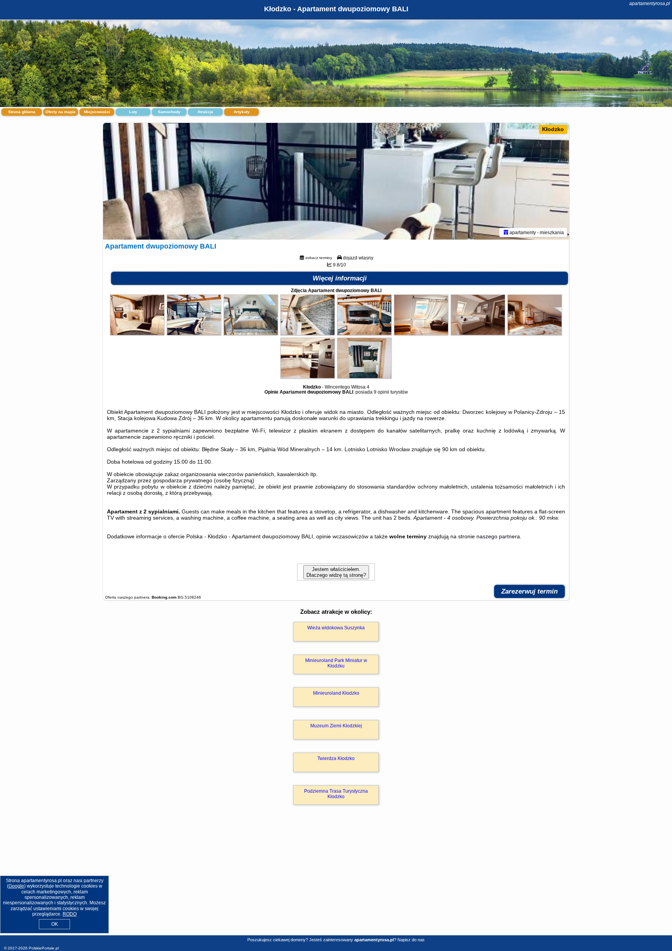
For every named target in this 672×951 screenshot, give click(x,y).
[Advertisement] (336, 878)
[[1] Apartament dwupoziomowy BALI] (336, 181)
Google (16, 886)
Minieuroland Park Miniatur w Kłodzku (336, 663)
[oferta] (506, 232)
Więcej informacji (340, 278)
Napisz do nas (411, 939)
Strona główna (21, 112)
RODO (70, 914)
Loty (133, 112)
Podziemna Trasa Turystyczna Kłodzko (336, 793)
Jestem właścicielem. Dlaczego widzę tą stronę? (336, 572)
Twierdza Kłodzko (336, 758)
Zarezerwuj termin (529, 591)
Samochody (169, 112)
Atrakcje (206, 112)
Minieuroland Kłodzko (336, 693)
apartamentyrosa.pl (649, 3)
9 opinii (381, 392)
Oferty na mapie (61, 112)
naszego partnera (498, 536)
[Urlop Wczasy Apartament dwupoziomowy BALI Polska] (137, 333)
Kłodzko (553, 129)
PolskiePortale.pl (44, 948)
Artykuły (242, 112)
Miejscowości (97, 112)
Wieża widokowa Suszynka (336, 627)
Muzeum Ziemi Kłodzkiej (336, 726)
